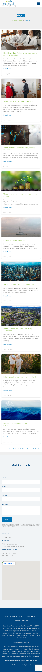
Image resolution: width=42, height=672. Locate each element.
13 (30, 449)
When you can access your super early (18, 101)
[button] (38, 3)
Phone (4, 495)
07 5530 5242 (6, 537)
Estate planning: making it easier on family (20, 377)
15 (36, 449)
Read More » (7, 69)
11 (25, 449)
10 (23, 449)
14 (33, 449)
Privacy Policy (31, 616)
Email (4, 486)
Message (5, 504)
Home (14, 20)
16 (38, 449)
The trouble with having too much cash (18, 284)
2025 (20, 20)
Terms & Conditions (21, 621)
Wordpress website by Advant (21, 665)
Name (4, 478)
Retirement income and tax (14, 240)
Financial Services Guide (13, 616)
